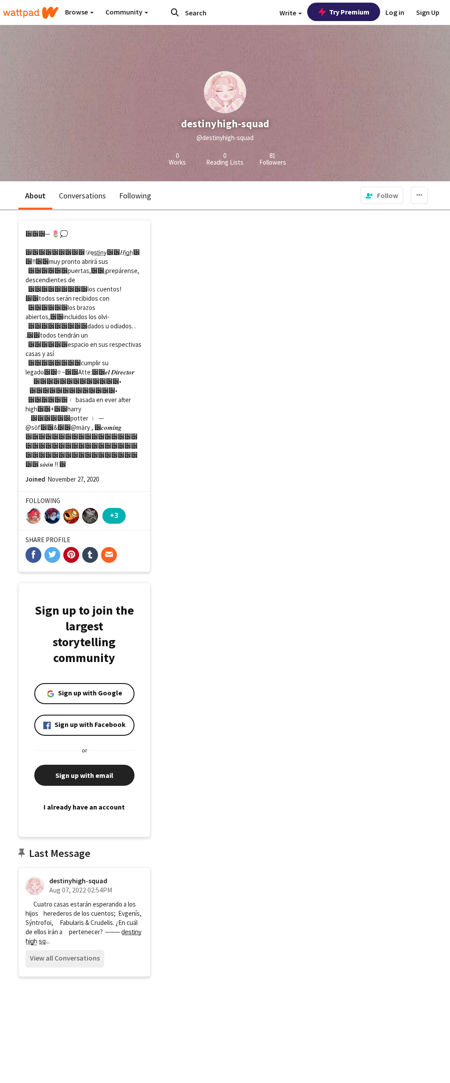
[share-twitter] (52, 555)
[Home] (30, 13)
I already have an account (84, 806)
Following (135, 196)
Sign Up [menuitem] (427, 12)
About (35, 196)
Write (288, 12)
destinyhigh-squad (78, 881)
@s (29, 427)
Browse (77, 11)
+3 (114, 515)
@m (76, 427)
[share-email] (109, 555)
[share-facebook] (33, 555)
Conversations (82, 196)
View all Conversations (65, 957)
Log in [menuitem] (394, 12)
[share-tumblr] (90, 555)
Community (124, 11)
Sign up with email (84, 775)
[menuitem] (381, 195)
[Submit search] (175, 12)
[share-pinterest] (71, 555)
